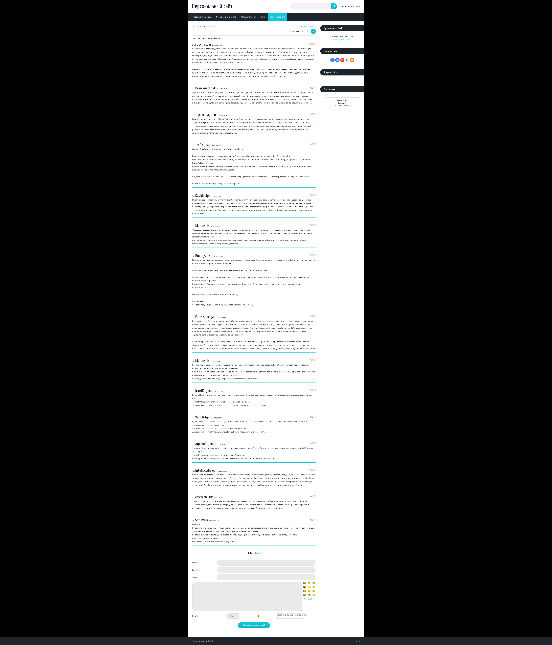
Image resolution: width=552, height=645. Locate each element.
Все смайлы (309, 599)
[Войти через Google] (347, 60)
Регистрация (348, 6)
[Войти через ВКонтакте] (337, 60)
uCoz (358, 641)
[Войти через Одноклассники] (352, 60)
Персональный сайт (212, 6)
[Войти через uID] (332, 60)
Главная (195, 26)
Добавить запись (307, 26)
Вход (358, 6)
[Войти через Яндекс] (342, 60)
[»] (313, 31)
